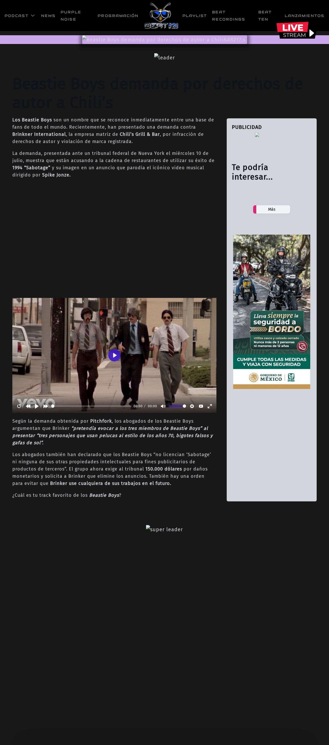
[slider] (91, 406)
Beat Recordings (228, 16)
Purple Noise (71, 16)
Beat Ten (265, 16)
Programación (118, 15)
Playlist (194, 15)
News (48, 15)
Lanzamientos (304, 15)
